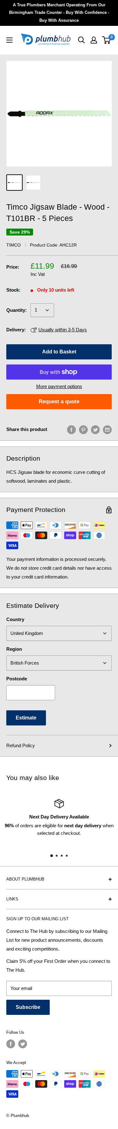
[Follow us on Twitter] (22, 1043)
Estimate (26, 717)
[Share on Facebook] (71, 429)
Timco (13, 244)
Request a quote (59, 401)
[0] (106, 40)
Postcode (16, 678)
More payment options (59, 386)
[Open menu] (9, 40)
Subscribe (28, 1007)
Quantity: (16, 310)
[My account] (94, 40)
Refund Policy (20, 745)
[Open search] (81, 40)
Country (15, 619)
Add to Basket (59, 351)
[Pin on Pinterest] (83, 429)
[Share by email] (107, 429)
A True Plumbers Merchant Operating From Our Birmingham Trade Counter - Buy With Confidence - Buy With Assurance (59, 13)
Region (14, 649)
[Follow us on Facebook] (10, 1043)
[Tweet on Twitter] (95, 429)
